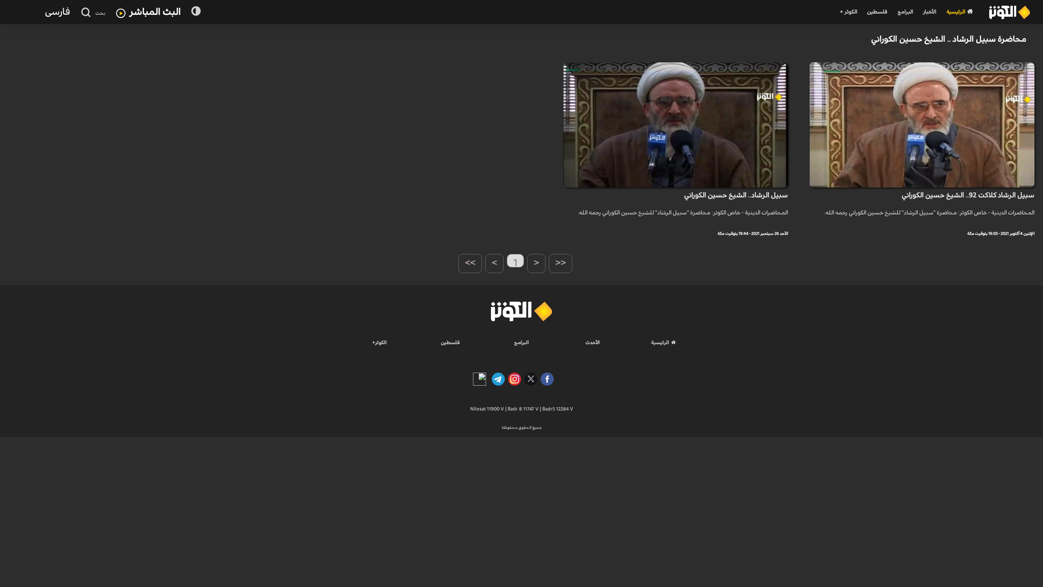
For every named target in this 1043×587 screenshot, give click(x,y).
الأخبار (929, 12)
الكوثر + (848, 12)
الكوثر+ (379, 342)
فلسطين (877, 12)
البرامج (905, 12)
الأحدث (592, 342)
